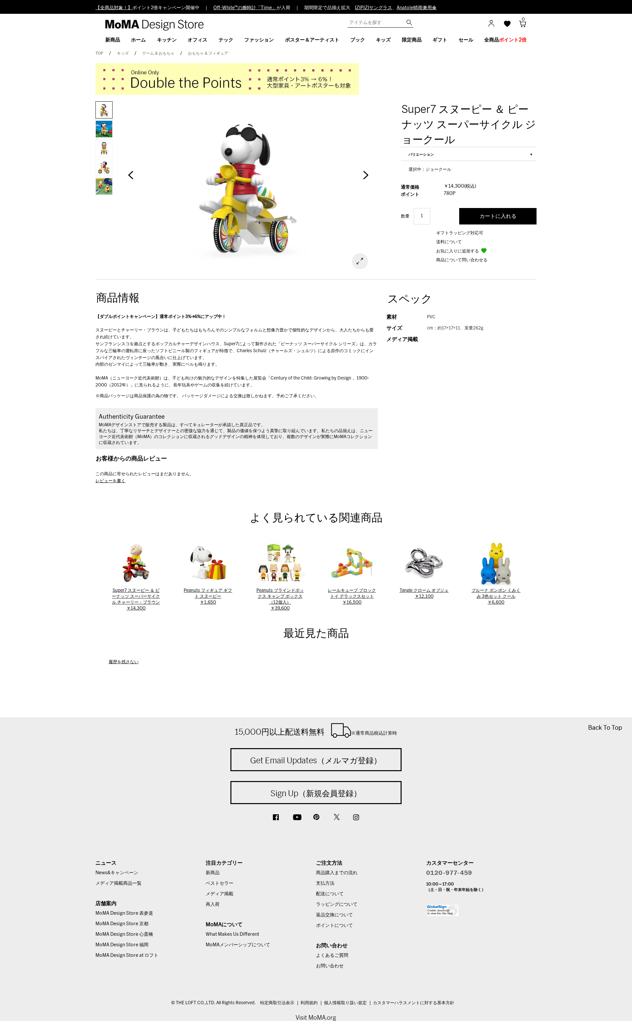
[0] (520, 26)
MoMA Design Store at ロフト (126, 955)
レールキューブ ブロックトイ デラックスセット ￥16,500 (352, 597)
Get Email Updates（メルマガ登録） (316, 760)
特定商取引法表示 (277, 1003)
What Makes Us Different (232, 934)
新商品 (213, 873)
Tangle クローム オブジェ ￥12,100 (424, 594)
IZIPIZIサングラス (373, 8)
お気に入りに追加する (458, 251)
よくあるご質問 (332, 955)
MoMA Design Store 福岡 (121, 945)
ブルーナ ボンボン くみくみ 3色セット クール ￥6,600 (495, 597)
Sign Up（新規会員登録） (316, 793)
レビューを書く (110, 481)
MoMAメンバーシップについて (238, 945)
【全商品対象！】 (113, 8)
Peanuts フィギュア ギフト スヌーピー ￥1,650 (208, 597)
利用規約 (309, 1003)
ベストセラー (219, 883)
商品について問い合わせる (461, 260)
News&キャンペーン (116, 873)
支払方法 (325, 883)
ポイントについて (334, 925)
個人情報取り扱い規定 (345, 1003)
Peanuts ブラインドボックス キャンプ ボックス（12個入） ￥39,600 (280, 600)
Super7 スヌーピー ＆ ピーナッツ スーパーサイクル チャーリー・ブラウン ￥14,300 (136, 600)
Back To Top (605, 727)
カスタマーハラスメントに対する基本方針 (413, 1003)
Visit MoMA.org (316, 1017)
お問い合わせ (330, 966)
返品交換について (334, 915)
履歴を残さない (124, 662)
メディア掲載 (219, 894)
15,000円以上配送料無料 (316, 731)
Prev (131, 178)
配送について (330, 894)
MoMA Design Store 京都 (121, 924)
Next (365, 178)
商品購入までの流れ (336, 873)
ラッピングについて (336, 904)
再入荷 (213, 904)
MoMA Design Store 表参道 (124, 913)
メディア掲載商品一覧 (118, 883)
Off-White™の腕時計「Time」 (244, 8)
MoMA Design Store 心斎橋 (124, 934)
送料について (449, 242)
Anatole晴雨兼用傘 (416, 8)
